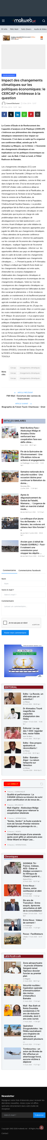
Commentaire (8, 601)
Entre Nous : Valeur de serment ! (32, 921)
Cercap (13, 368)
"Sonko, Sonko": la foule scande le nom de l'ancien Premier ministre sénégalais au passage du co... (24, 824)
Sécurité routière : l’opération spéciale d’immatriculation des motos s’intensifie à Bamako (32, 992)
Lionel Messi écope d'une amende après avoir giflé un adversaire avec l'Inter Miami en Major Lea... (24, 837)
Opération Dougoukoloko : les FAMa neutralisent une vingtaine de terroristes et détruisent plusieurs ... (33, 1034)
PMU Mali (14, 29)
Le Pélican (26, 702)
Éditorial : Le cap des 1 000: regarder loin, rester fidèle (33, 731)
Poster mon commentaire (15, 632)
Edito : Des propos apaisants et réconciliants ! (32, 745)
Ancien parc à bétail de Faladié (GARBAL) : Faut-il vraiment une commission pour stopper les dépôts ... (32, 547)
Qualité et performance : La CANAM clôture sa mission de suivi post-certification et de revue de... (24, 797)
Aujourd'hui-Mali (28, 879)
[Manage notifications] (41, 1127)
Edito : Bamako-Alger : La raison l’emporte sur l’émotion (31, 761)
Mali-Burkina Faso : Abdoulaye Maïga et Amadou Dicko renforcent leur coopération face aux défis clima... (31, 434)
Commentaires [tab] (9, 570)
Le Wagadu (26, 979)
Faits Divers (26, 29)
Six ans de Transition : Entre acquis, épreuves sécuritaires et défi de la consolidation (32, 905)
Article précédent (25, 392)
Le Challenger (25, 463)
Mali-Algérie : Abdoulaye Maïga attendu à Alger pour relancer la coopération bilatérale (23, 810)
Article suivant (22, 403)
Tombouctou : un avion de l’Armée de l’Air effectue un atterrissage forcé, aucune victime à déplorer (32, 1055)
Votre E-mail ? (8, 590)
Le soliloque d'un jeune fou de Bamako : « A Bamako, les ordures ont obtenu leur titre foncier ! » (32, 524)
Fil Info (4, 29)
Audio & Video (40, 29)
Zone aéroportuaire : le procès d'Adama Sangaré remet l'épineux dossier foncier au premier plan (32, 969)
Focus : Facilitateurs (33, 934)
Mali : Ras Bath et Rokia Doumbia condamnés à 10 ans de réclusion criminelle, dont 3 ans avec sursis (31, 1012)
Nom (4, 578)
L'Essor (25, 722)
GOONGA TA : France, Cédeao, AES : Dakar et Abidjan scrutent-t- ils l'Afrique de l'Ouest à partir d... (32, 870)
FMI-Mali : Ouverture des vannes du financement (24, 397)
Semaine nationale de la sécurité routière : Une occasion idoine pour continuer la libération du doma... (32, 477)
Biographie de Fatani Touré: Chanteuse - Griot (23, 407)
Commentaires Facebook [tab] (30, 570)
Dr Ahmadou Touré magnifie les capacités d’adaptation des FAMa (32, 713)
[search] (43, 21)
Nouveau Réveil (25, 486)
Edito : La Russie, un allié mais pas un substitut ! (33, 696)
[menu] (3, 21)
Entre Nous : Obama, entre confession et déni (32, 888)
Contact (5, 1133)
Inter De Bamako (28, 736)
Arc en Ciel (24, 512)
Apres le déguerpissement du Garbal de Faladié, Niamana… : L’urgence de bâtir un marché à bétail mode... (32, 501)
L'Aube (25, 937)
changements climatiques (30, 368)
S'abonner (39, 1115)
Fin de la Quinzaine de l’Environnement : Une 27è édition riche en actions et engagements (32, 455)
